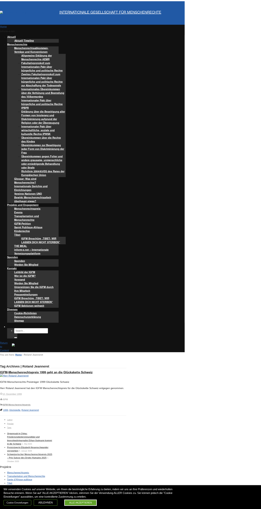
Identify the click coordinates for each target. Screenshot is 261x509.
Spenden (12, 257)
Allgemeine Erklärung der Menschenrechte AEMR (36, 57)
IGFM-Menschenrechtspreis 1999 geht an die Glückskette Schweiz (46, 372)
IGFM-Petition (22, 223)
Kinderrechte (22, 231)
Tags (9, 428)
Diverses (12, 309)
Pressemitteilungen (26, 294)
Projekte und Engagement (23, 205)
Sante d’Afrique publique (19, 479)
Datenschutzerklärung (27, 317)
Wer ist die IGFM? (25, 276)
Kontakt (12, 268)
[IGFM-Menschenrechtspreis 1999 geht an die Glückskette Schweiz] (14, 375)
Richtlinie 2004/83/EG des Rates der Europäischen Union (42, 173)
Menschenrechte (17, 44)
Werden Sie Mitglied (26, 264)
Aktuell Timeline (24, 40)
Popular (10, 424)
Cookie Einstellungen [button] (17, 502)
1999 (5, 410)
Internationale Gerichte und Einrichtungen (31, 188)
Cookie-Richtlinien (25, 313)
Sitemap (19, 320)
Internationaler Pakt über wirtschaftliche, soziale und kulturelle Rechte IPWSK (38, 130)
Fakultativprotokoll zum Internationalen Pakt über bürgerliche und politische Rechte (42, 66)
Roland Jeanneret (30, 410)
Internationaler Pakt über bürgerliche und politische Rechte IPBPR (42, 104)
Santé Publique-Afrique (28, 227)
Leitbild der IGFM (24, 272)
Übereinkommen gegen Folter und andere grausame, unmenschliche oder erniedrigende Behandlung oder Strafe (42, 161)
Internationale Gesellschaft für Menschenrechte (110, 12)
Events (18, 212)
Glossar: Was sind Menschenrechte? (25, 180)
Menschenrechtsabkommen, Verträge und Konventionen (31, 50)
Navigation (9, 4)
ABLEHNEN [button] (45, 502)
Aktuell (11, 37)
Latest (9, 420)
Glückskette (14, 410)
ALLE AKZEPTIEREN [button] (80, 502)
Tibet (17, 234)
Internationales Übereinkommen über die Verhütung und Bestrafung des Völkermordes (42, 92)
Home (18, 355)
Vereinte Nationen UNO (28, 193)
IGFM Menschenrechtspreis (17, 405)
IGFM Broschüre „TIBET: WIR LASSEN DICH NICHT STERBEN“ (40, 240)
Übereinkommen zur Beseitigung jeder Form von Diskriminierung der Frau (42, 148)
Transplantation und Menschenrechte (26, 218)
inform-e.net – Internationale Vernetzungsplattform (31, 251)
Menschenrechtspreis (27, 208)
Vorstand (19, 279)
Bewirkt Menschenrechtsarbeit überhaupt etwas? (32, 199)
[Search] (15, 337)
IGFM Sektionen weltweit (29, 305)
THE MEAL (20, 246)
